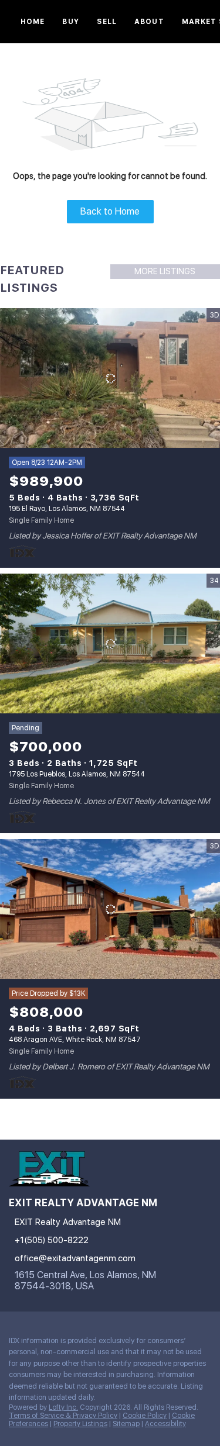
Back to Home (110, 211)
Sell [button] (107, 22)
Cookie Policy (145, 1416)
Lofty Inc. (63, 1407)
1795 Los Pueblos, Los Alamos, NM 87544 (77, 774)
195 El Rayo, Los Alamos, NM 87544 (67, 509)
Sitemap (126, 1424)
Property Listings (80, 1424)
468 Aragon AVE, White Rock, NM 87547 (75, 1040)
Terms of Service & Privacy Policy (63, 1416)
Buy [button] (70, 22)
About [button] (149, 22)
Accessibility (165, 1424)
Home (33, 22)
